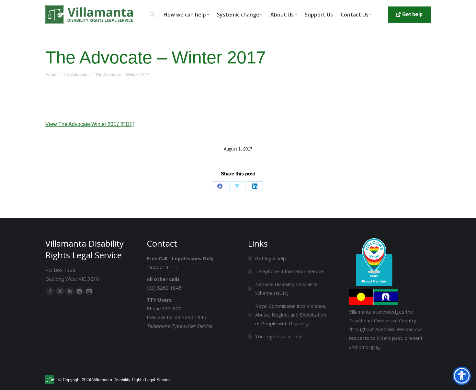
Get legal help (270, 258)
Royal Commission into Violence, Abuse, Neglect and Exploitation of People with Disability (290, 315)
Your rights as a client (279, 336)
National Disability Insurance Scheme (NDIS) (286, 288)
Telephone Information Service (289, 271)
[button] (152, 14)
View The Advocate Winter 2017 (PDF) (89, 124)
